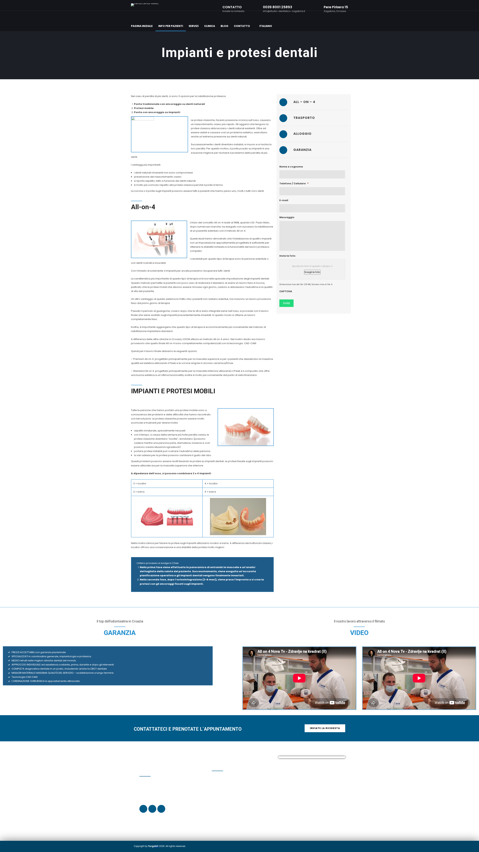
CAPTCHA (285, 291)
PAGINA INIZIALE (142, 26)
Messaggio (286, 217)
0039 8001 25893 (221, 793)
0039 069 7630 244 (226, 789)
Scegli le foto (312, 272)
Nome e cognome (291, 166)
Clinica (209, 26)
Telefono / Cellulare (294, 183)
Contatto (242, 26)
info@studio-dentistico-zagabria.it (238, 808)
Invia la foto (287, 256)
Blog (224, 26)
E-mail (283, 200)
